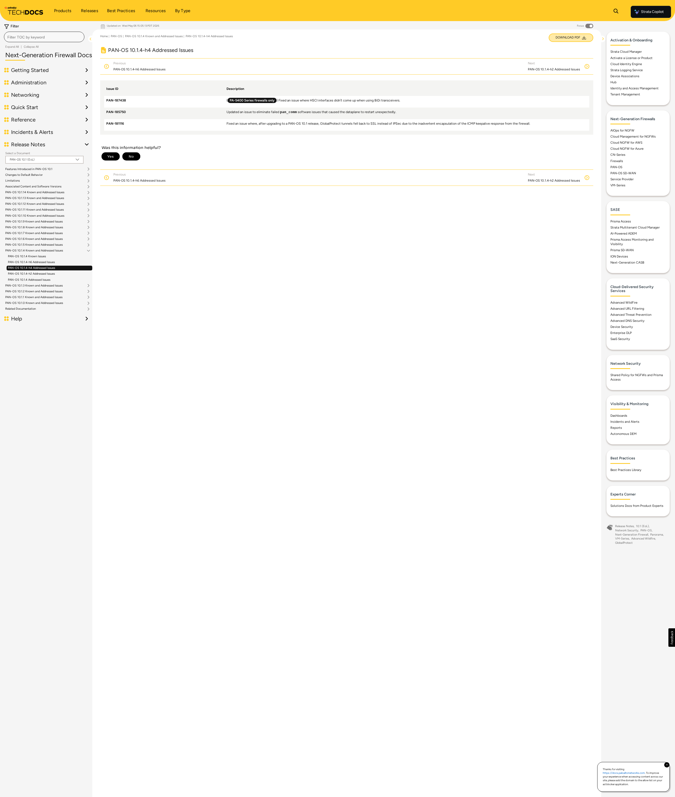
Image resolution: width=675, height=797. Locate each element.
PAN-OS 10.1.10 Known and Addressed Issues (34, 215)
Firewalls (616, 161)
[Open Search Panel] (616, 12)
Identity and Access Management (634, 88)
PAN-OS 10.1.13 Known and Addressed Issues (34, 198)
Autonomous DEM (623, 434)
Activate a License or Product (631, 58)
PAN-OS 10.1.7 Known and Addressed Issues (34, 233)
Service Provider (622, 179)
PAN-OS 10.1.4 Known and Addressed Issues (34, 250)
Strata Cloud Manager (626, 52)
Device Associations (624, 76)
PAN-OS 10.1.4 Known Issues (27, 256)
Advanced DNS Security (627, 321)
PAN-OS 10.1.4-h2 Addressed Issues (31, 273)
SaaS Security (620, 339)
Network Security (626, 530)
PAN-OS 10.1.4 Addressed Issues (29, 279)
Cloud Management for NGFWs (633, 136)
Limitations (12, 180)
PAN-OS (116, 36)
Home (104, 36)
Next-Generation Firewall (631, 534)
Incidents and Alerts (624, 422)
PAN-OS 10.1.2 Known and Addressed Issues (34, 291)
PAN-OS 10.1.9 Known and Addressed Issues (34, 221)
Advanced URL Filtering (627, 308)
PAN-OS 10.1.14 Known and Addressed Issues (34, 192)
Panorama (656, 534)
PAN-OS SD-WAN (623, 173)
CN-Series (617, 155)
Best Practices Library (625, 470)
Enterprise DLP (621, 333)
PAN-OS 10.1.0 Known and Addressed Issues (34, 303)
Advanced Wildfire (643, 538)
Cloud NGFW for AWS (626, 142)
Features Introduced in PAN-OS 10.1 (28, 169)
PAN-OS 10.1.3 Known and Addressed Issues (34, 285)
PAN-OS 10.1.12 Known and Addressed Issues (34, 204)
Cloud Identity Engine (626, 64)
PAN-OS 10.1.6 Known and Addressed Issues (34, 239)
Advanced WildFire (624, 302)
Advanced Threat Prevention (631, 315)
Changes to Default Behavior (24, 175)
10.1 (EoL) (642, 526)
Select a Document (17, 153)
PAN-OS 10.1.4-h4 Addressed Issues (31, 268)
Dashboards (618, 415)
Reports (616, 428)
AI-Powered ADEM (623, 233)
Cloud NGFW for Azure (627, 148)
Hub (613, 82)
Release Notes (624, 526)
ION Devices (619, 256)
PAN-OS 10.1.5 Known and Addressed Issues (34, 244)
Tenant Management (625, 94)
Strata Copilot (652, 11)
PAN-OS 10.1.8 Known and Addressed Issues (34, 227)
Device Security (621, 327)
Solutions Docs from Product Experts (636, 506)
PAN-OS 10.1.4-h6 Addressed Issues (31, 262)
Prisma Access (620, 221)
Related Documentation (20, 308)
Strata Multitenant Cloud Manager (635, 227)
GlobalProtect (624, 543)
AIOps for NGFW (622, 130)
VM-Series (617, 185)
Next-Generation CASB (627, 262)
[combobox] (44, 37)
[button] (671, 637)
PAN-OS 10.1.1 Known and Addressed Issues (33, 297)
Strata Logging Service (626, 70)
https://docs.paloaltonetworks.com (624, 773)
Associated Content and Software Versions (33, 186)
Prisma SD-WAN (622, 250)
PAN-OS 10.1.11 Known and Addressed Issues (34, 209)
